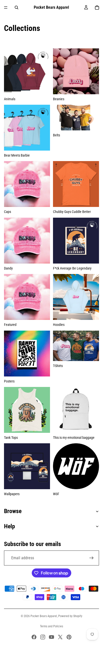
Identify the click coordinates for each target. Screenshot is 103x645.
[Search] (16, 7)
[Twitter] (60, 637)
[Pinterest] (69, 637)
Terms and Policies (51, 626)
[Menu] (6, 7)
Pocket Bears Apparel (43, 616)
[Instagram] (43, 637)
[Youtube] (51, 637)
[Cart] (97, 7)
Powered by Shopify (70, 616)
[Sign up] (91, 558)
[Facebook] (34, 637)
